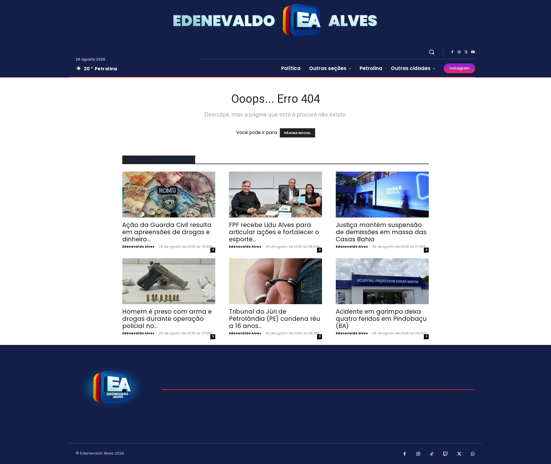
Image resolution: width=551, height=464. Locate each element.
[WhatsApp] (472, 454)
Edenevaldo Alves (138, 246)
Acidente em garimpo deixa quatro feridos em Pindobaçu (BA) (381, 318)
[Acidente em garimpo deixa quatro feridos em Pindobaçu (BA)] (382, 281)
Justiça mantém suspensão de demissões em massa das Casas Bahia (381, 232)
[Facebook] (452, 52)
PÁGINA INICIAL (297, 133)
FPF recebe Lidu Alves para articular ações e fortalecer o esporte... (274, 232)
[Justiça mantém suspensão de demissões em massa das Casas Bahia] (382, 195)
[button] (432, 52)
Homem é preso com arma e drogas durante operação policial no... (167, 318)
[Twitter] (466, 52)
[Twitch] (445, 454)
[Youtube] (472, 52)
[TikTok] (431, 454)
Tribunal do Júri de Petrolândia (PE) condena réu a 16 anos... (274, 318)
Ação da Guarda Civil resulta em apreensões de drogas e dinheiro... (167, 232)
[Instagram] (459, 52)
